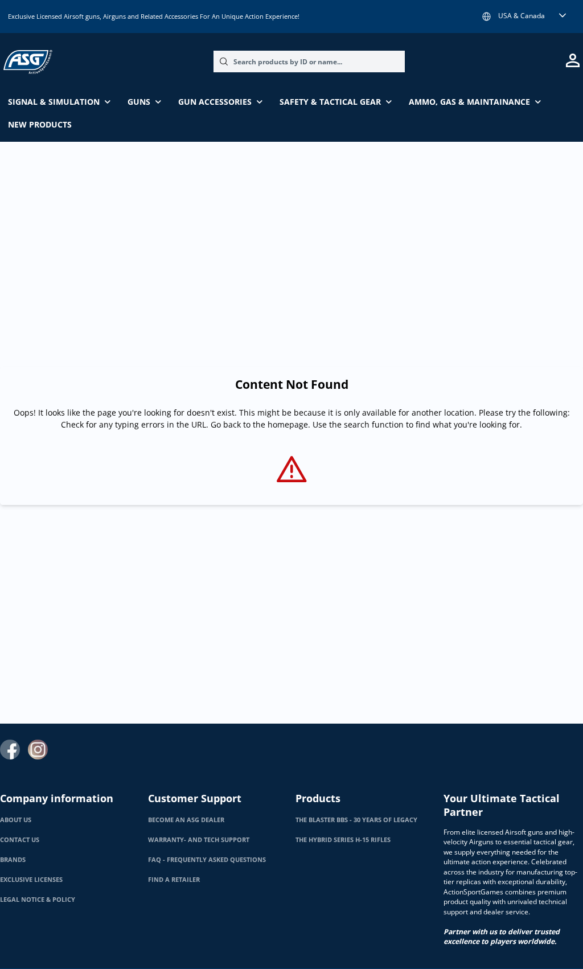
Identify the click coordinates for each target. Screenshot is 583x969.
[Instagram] (38, 749)
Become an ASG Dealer (186, 820)
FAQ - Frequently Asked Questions (207, 860)
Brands (13, 860)
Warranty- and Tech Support (198, 840)
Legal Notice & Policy (37, 900)
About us (15, 820)
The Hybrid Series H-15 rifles (343, 840)
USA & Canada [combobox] (521, 15)
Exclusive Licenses (31, 880)
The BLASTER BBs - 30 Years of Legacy (356, 820)
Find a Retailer (174, 880)
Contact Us (19, 840)
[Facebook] (10, 749)
